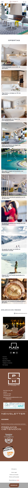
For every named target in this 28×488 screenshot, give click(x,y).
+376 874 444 (7, 395)
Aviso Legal (14, 472)
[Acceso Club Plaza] (25, 2)
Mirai (18, 480)
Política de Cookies (14, 474)
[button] (1, 328)
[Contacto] (23, 2)
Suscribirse (5, 419)
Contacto (5, 356)
